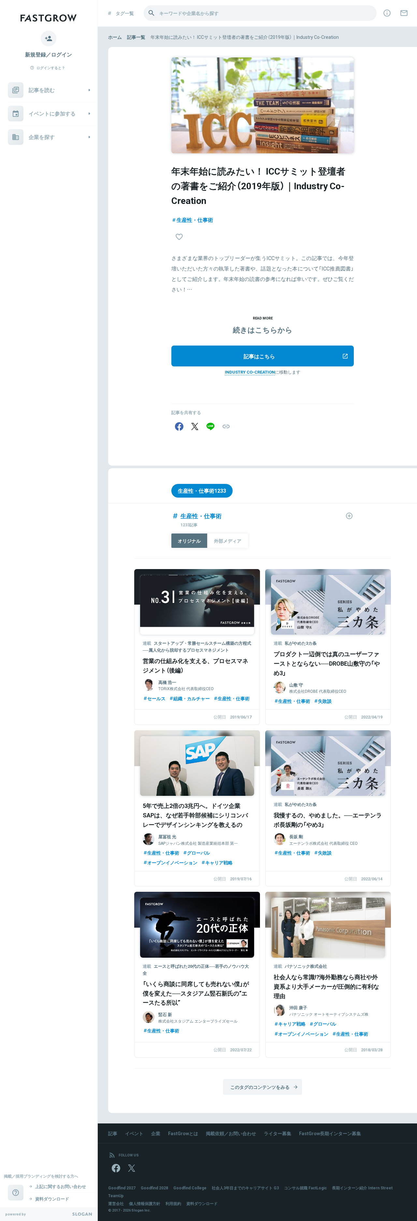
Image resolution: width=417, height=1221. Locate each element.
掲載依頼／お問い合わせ (231, 1133)
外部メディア (227, 540)
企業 (155, 1133)
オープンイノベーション (172, 862)
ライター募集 (277, 1133)
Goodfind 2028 (154, 1188)
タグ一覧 (125, 13)
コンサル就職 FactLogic (305, 1188)
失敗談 (325, 701)
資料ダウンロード (202, 1203)
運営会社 (116, 1203)
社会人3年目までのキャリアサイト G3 (245, 1188)
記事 (112, 1133)
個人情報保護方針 (144, 1203)
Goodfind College (190, 1188)
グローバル (198, 852)
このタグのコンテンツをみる (260, 1087)
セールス (156, 698)
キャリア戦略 (219, 862)
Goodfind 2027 (122, 1188)
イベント (134, 1133)
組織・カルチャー (191, 698)
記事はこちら (259, 356)
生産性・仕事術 (195, 220)
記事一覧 (136, 37)
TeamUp (115, 1195)
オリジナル (189, 540)
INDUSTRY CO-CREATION (250, 372)
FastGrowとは (183, 1133)
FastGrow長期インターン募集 (330, 1133)
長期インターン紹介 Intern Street (362, 1188)
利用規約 (173, 1203)
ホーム (115, 37)
